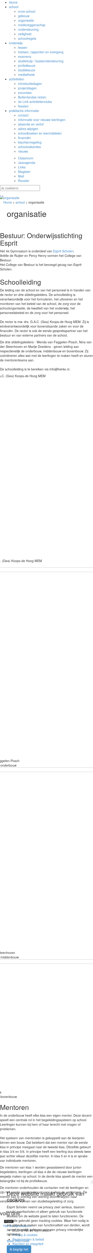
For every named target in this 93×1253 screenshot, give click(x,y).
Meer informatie (18, 1241)
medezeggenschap (31, 25)
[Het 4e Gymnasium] (46, 197)
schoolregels (27, 38)
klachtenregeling (30, 142)
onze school (26, 11)
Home (13, 2)
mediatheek (26, 74)
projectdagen (27, 88)
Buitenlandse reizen (32, 97)
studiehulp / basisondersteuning (40, 61)
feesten (23, 106)
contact (23, 115)
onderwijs (16, 43)
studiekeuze (26, 70)
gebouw (23, 16)
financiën (24, 137)
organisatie (26, 20)
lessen (22, 47)
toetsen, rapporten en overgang (40, 52)
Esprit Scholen (63, 251)
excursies (25, 92)
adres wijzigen (28, 128)
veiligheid (24, 34)
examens (24, 56)
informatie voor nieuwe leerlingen (41, 119)
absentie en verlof (31, 124)
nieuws (23, 151)
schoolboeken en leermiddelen (40, 133)
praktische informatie (24, 110)
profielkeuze (26, 65)
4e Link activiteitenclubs (35, 101)
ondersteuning (28, 29)
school (13, 7)
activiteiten (16, 79)
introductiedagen (30, 83)
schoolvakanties (29, 146)
